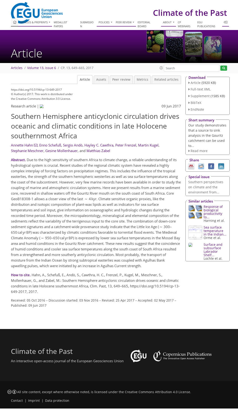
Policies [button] (104, 22)
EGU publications (206, 24)
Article (85, 79)
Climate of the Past (190, 12)
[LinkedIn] (221, 166)
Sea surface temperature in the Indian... (215, 230)
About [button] (167, 22)
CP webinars (184, 24)
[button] (161, 68)
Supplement (200, 96)
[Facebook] (211, 166)
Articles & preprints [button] (34, 22)
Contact (17, 401)
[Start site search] (223, 68)
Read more (199, 151)
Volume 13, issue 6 (41, 68)
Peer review (121, 79)
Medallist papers (60, 24)
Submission (87, 24)
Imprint (34, 401)
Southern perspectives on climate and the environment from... (205, 187)
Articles (17, 68)
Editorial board (144, 24)
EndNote (197, 109)
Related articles (166, 79)
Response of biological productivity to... (213, 211)
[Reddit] (201, 166)
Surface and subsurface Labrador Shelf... (213, 249)
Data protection (57, 401)
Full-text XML (201, 89)
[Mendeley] (191, 166)
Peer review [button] (124, 22)
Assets (101, 79)
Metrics (142, 79)
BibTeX (196, 102)
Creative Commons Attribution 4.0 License (157, 392)
